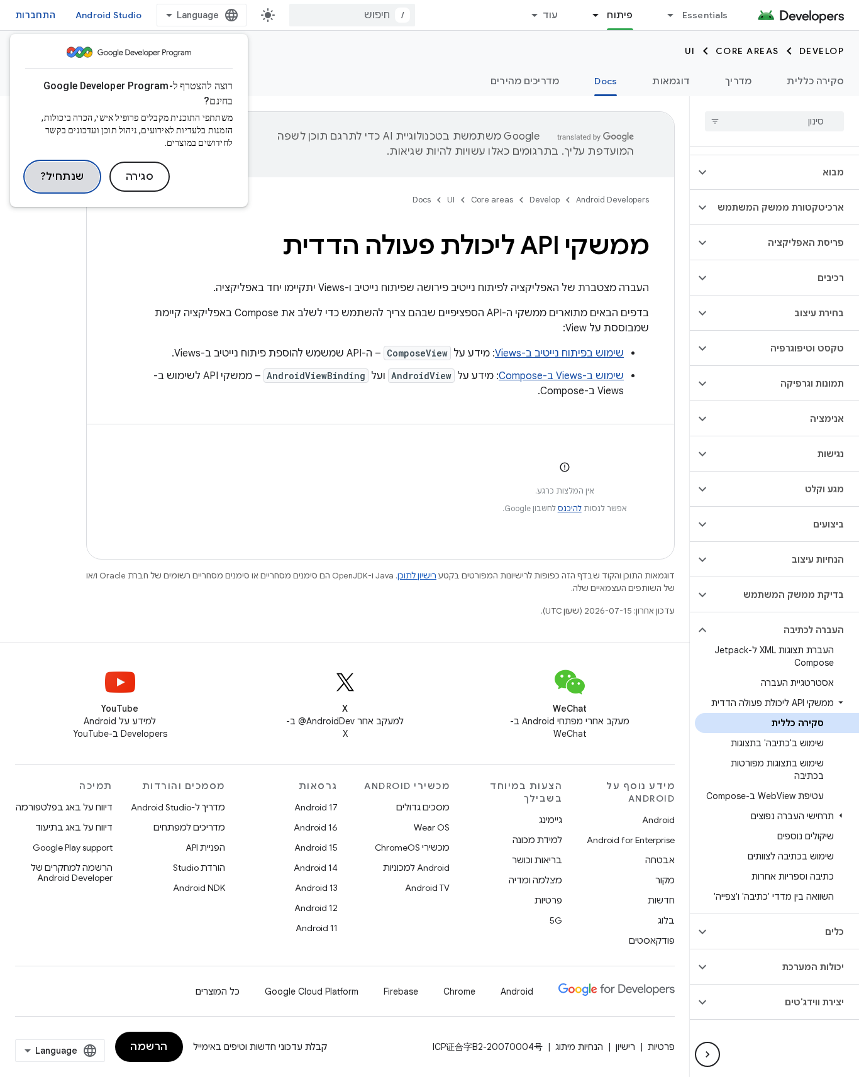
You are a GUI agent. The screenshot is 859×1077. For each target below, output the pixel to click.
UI (690, 51)
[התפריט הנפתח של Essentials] (665, 15)
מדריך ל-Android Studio (178, 807)
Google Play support (73, 847)
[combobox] (352, 15)
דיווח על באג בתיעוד (74, 827)
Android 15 (316, 847)
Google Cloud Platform (311, 991)
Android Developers (612, 199)
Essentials (705, 15)
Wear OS (432, 827)
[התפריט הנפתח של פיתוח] (590, 15)
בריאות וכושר (537, 860)
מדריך (738, 81)
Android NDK (199, 887)
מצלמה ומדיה (535, 880)
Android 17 (316, 807)
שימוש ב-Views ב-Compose (561, 376)
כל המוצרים (218, 991)
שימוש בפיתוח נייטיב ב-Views (559, 353)
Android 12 (316, 908)
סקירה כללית (815, 81)
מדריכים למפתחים (189, 827)
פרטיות (548, 900)
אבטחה (660, 860)
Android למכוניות (416, 867)
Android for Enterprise (631, 840)
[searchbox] (774, 121)
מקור (665, 880)
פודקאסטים (652, 940)
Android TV (427, 887)
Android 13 (316, 887)
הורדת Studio (199, 867)
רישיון (625, 1047)
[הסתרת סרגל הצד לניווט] (707, 1054)
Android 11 (317, 928)
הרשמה (149, 1047)
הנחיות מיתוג (579, 1047)
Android (658, 820)
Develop (822, 51)
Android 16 (316, 827)
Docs (605, 81)
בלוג (666, 920)
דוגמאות (671, 81)
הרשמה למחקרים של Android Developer (72, 872)
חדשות (661, 900)
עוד (550, 15)
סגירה (140, 176)
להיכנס (570, 508)
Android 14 (316, 867)
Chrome (459, 991)
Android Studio (108, 15)
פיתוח (620, 15)
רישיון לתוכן (416, 575)
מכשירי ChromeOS (412, 847)
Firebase (401, 991)
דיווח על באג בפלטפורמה (64, 807)
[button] (784, 172)
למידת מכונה (537, 840)
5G (556, 920)
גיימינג (550, 820)
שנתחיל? (62, 176)
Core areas (747, 51)
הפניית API (205, 847)
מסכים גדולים (423, 807)
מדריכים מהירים (525, 81)
